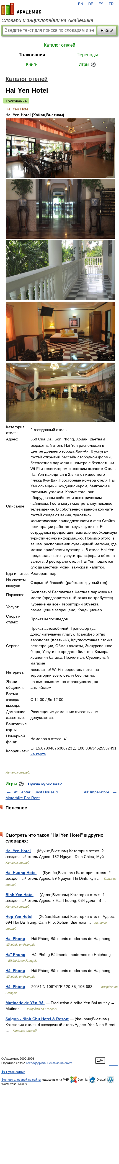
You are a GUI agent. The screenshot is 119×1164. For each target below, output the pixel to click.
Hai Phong (15, 938)
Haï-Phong (15, 954)
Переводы (87, 54)
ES (101, 4)
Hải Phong (15, 970)
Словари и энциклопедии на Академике (47, 20)
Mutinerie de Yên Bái (25, 1003)
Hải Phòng (15, 986)
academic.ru (21, 9)
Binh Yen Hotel (19, 894)
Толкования (32, 54)
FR (111, 4)
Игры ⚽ (87, 64)
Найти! (107, 30)
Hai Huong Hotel (21, 872)
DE (90, 4)
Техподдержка (36, 1063)
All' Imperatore (96, 792)
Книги (32, 64)
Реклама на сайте (60, 1063)
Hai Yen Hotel (18, 851)
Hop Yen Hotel (19, 916)
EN (80, 4)
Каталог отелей (59, 45)
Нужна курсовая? (45, 784)
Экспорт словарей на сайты (21, 1079)
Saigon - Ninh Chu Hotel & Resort (37, 1019)
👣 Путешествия (13, 1071)
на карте (38, 754)
